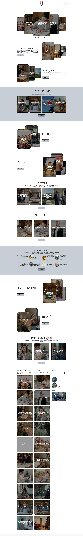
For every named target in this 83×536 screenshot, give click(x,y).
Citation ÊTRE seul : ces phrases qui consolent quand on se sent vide (24, 321)
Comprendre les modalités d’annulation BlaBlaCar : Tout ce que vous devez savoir (60, 103)
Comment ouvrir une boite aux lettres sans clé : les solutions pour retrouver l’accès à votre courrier (50, 257)
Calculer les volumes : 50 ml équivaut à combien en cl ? (37, 257)
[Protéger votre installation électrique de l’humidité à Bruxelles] (19, 257)
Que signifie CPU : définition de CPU (60, 379)
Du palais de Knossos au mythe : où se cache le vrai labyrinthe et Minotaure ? (48, 50)
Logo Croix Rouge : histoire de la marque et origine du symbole (47, 103)
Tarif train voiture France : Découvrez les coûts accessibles (37, 72)
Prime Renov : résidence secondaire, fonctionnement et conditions (47, 196)
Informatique (41, 338)
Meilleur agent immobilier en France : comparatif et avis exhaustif (60, 195)
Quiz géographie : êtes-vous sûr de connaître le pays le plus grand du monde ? (25, 459)
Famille (48, 134)
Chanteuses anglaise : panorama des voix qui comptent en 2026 (51, 23)
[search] (65, 3)
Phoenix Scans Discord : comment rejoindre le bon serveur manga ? (25, 444)
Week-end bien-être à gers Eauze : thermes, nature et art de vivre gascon (42, 475)
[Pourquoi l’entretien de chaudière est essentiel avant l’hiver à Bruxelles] (19, 264)
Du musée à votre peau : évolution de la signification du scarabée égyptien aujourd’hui (49, 291)
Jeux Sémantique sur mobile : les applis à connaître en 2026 (41, 351)
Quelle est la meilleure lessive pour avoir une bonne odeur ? (63, 264)
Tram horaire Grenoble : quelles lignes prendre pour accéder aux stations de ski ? (59, 395)
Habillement (26, 288)
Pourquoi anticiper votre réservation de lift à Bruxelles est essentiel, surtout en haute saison (63, 257)
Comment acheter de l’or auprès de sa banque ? (49, 166)
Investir (23, 162)
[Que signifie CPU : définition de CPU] (54, 379)
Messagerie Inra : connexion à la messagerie (58, 351)
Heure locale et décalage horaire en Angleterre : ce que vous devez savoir (55, 50)
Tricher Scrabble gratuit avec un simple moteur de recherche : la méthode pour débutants (42, 506)
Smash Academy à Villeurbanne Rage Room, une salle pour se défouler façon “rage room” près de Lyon (42, 490)
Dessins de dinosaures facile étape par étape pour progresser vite (41, 23)
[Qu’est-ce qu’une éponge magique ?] (44, 264)
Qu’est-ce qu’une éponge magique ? (50, 264)
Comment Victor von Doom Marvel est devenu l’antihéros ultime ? (42, 428)
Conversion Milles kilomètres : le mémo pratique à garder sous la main (61, 23)
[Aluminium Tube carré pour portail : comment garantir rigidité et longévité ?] (31, 264)
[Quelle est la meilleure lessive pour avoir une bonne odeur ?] (57, 264)
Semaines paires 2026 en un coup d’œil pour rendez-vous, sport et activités (31, 23)
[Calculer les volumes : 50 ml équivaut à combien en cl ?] (31, 257)
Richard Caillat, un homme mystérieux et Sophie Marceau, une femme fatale (62, 50)
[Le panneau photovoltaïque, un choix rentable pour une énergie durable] (54, 385)
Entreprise (41, 91)
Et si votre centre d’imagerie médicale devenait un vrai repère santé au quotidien (25, 522)
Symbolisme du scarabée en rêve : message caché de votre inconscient (42, 459)
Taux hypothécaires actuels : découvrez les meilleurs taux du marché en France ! (23, 196)
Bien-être (49, 317)
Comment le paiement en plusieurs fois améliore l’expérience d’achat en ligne (22, 103)
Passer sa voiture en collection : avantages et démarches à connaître (30, 72)
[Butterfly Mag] (41, 3)
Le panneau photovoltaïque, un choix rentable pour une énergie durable (62, 385)
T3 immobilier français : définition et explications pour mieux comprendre (35, 195)
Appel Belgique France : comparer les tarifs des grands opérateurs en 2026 (24, 350)
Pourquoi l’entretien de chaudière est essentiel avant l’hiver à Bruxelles (24, 264)
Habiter (42, 183)
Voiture (48, 70)
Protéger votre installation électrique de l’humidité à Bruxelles (24, 257)
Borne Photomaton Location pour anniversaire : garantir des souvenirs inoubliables (21, 23)
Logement (41, 250)
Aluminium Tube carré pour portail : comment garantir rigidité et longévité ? (37, 264)
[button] (35, 37)
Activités (41, 215)
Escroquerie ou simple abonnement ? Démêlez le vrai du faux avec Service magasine (35, 103)
